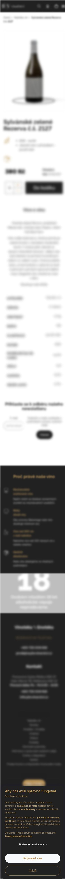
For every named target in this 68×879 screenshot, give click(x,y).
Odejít (32, 870)
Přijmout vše (32, 858)
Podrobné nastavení (31, 844)
